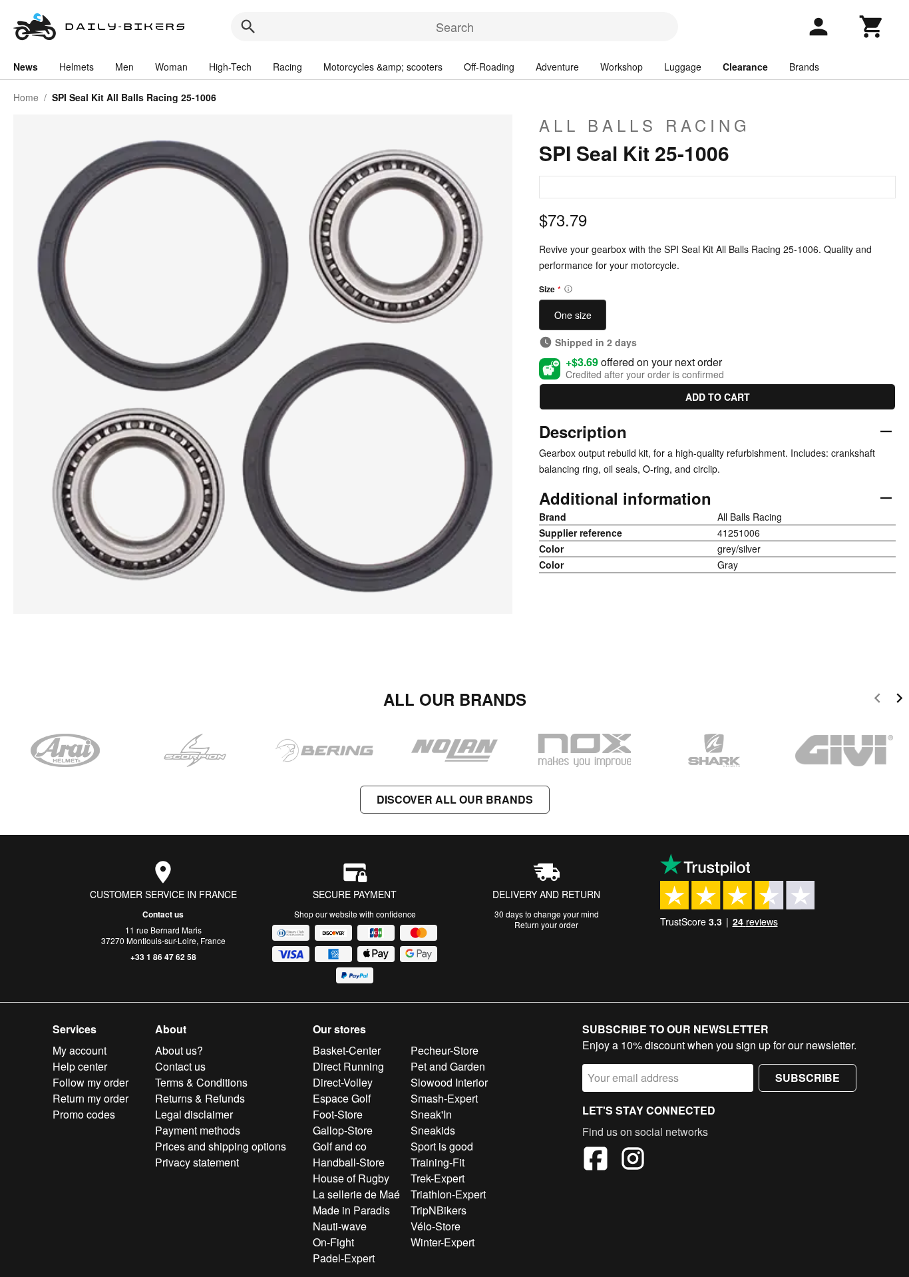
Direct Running (348, 1066)
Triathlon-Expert (448, 1194)
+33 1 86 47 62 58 (163, 957)
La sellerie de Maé (356, 1194)
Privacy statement (197, 1162)
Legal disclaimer (194, 1114)
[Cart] (871, 26)
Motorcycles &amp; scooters (383, 66)
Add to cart (717, 396)
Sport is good (442, 1146)
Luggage (682, 66)
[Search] (248, 26)
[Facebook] (595, 1160)
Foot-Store (338, 1114)
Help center (80, 1066)
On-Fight (333, 1242)
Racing (287, 66)
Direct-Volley (343, 1082)
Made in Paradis (351, 1210)
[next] (899, 700)
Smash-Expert (444, 1098)
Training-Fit (437, 1162)
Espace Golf (342, 1098)
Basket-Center (347, 1050)
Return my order (90, 1098)
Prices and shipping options (220, 1146)
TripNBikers (438, 1210)
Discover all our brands (455, 799)
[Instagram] (633, 1160)
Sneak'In (431, 1114)
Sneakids (433, 1130)
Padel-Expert (344, 1258)
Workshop (621, 66)
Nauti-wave (340, 1226)
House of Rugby (351, 1178)
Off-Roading (489, 66)
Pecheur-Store (444, 1050)
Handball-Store (349, 1162)
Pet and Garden (448, 1066)
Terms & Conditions (201, 1082)
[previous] (877, 700)
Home (26, 97)
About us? (179, 1050)
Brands (804, 66)
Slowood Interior (449, 1082)
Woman (171, 66)
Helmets (76, 66)
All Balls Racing (645, 125)
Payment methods (197, 1130)
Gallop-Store (343, 1130)
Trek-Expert (437, 1178)
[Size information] (568, 289)
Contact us (163, 914)
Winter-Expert (442, 1242)
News (25, 66)
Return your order (546, 924)
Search (455, 26)
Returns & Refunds (200, 1098)
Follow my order (90, 1082)
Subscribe (807, 1077)
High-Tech (230, 66)
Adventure (557, 66)
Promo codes (84, 1114)
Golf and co (340, 1146)
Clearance (745, 66)
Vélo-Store (435, 1226)
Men (124, 66)
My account (79, 1050)
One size (573, 315)
